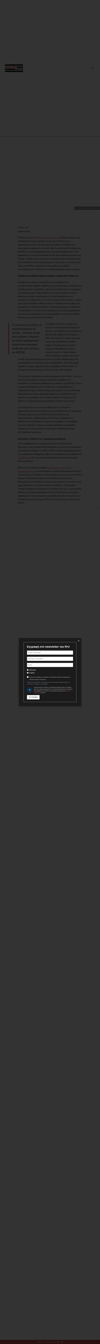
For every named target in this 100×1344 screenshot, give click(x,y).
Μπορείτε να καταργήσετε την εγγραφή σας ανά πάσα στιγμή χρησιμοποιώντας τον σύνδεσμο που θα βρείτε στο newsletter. (48, 683)
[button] (78, 640)
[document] (50, 672)
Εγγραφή (33, 697)
